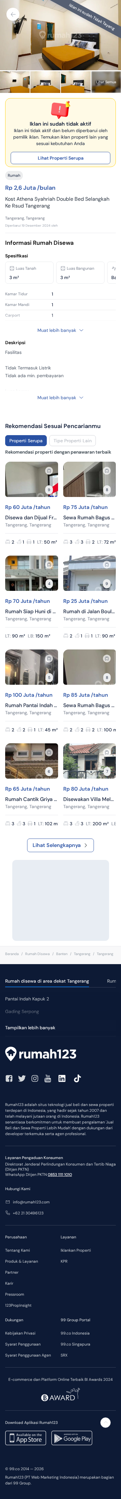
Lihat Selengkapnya (57, 845)
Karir (9, 1283)
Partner (11, 1272)
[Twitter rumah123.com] (22, 1078)
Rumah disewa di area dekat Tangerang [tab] (47, 981)
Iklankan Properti (76, 1250)
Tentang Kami (17, 1250)
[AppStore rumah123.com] (25, 1438)
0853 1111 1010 (60, 1174)
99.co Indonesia (75, 1333)
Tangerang (82, 954)
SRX (64, 1355)
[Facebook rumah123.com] (9, 1078)
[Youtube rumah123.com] (48, 1078)
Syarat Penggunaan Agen (28, 1355)
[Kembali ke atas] (105, 1422)
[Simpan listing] (49, 471)
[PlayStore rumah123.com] (71, 1438)
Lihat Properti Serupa (61, 158)
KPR (64, 1261)
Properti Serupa (26, 441)
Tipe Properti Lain (73, 441)
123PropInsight (18, 1305)
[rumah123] (60, 1055)
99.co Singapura (75, 1344)
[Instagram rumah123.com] (35, 1078)
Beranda (12, 954)
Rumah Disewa (37, 954)
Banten (61, 954)
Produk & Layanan (21, 1261)
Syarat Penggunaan (23, 1344)
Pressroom (14, 1294)
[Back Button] (12, 14)
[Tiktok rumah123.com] (77, 1078)
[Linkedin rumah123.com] (62, 1078)
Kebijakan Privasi (20, 1333)
